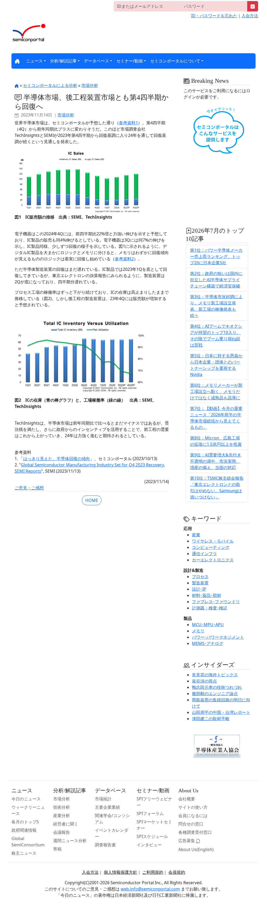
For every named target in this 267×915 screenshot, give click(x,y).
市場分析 (89, 85)
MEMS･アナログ (207, 643)
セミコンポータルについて (175, 61)
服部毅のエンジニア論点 (215, 693)
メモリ (198, 631)
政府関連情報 (24, 830)
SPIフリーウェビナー (154, 802)
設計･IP (199, 589)
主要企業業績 (107, 807)
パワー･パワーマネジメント (218, 637)
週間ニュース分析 (70, 840)
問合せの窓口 (190, 824)
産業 (196, 535)
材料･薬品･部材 (206, 595)
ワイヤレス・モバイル (213, 541)
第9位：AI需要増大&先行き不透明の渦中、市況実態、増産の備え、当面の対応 (215, 461)
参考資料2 (124, 259)
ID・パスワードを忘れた (214, 16)
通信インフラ (204, 553)
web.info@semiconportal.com (150, 889)
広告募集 (187, 840)
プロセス (200, 576)
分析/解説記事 (63, 61)
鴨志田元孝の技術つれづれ (217, 687)
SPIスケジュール (152, 836)
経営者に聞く (65, 824)
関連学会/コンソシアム (112, 819)
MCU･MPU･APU (208, 624)
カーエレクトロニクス (213, 560)
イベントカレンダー (111, 833)
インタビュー (149, 845)
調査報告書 (105, 845)
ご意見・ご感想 (29, 488)
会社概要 (186, 799)
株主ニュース (24, 853)
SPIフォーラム (150, 813)
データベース (96, 61)
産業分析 (61, 815)
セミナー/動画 (129, 61)
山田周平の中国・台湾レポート (221, 712)
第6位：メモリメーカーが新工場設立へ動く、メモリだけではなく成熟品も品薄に (216, 391)
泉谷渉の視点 (204, 681)
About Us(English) (196, 849)
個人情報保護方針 (120, 872)
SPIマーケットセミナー (154, 825)
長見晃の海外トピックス (215, 675)
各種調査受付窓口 (195, 832)
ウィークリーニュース (28, 810)
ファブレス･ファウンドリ (216, 602)
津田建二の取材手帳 (210, 719)
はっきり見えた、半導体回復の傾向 (56, 458)
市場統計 (103, 799)
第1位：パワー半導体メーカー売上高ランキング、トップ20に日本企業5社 (216, 256)
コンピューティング (210, 547)
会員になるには (193, 815)
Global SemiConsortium (28, 842)
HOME (91, 500)
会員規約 (176, 872)
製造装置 (200, 583)
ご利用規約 (152, 872)
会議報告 (61, 832)
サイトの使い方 (193, 807)
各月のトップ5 (25, 822)
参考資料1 (128, 123)
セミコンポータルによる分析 (50, 85)
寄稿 (57, 849)
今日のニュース (26, 799)
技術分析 (61, 807)
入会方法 (249, 16)
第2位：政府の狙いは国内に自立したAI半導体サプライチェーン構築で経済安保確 (216, 280)
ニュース (34, 61)
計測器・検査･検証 (209, 608)
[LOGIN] (252, 6)
